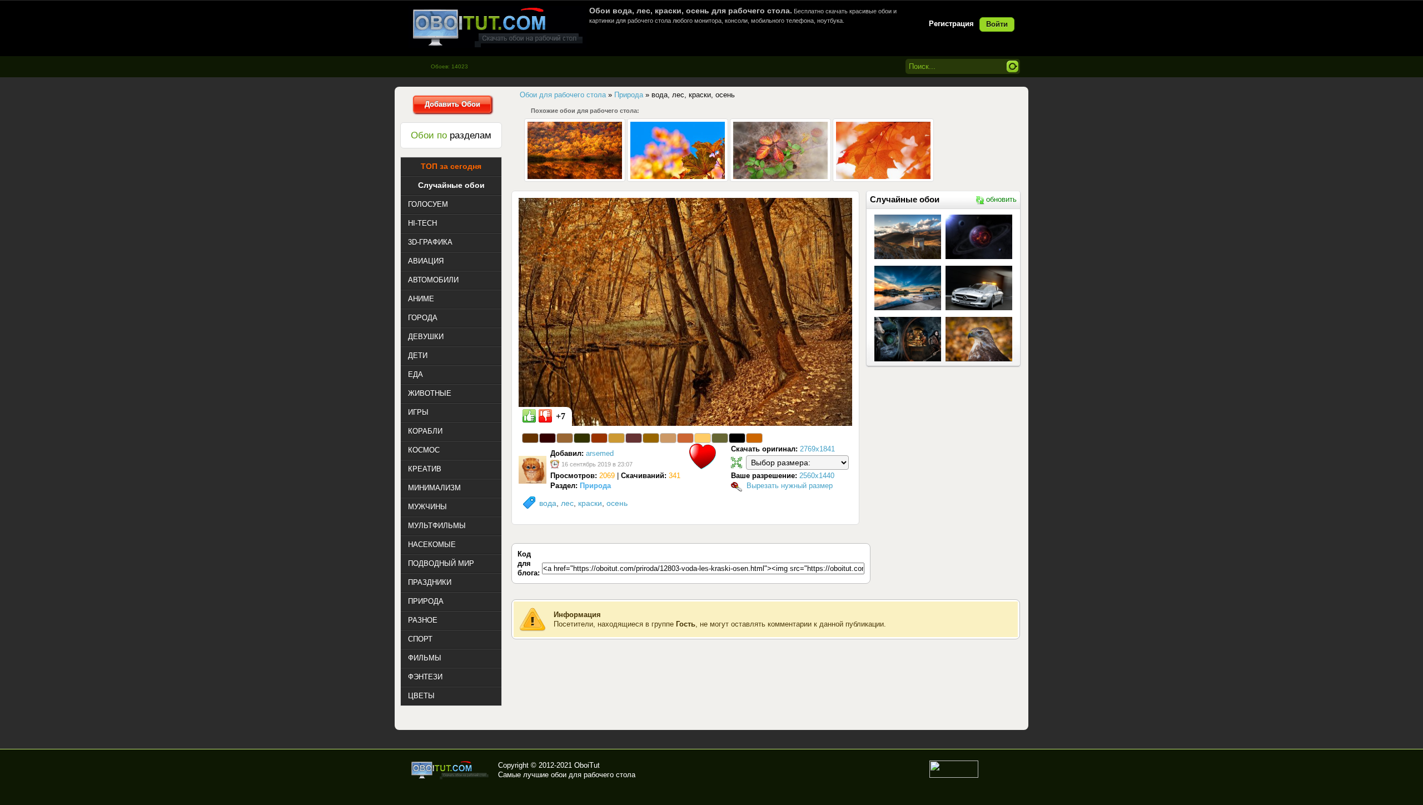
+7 (560, 416)
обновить (1001, 199)
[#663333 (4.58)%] (633, 438)
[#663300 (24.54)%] (530, 438)
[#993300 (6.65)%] (599, 438)
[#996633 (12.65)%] (564, 438)
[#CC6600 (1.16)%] (754, 438)
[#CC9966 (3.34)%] (668, 438)
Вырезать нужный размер (790, 485)
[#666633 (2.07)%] (720, 438)
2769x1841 (817, 449)
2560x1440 (816, 475)
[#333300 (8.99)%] (582, 438)
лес (567, 503)
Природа (595, 485)
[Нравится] (529, 416)
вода (547, 503)
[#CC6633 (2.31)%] (685, 438)
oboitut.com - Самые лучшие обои (450, 770)
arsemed (600, 453)
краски (590, 503)
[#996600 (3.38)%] (651, 438)
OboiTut (587, 765)
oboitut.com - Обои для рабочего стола (497, 27)
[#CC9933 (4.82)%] (616, 438)
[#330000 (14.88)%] (547, 438)
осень (617, 503)
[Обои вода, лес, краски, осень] (685, 311)
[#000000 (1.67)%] (737, 438)
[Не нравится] (545, 416)
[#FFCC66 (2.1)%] (702, 438)
